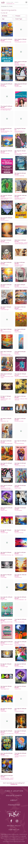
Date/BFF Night (4, 532)
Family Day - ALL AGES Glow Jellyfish (7, 734)
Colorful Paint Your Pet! (20, 465)
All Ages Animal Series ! (6, 331)
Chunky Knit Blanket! (19, 443)
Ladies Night (3, 711)
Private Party (14, 796)
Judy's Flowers (18, 331)
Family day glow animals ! (20, 41)
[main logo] (3, 2)
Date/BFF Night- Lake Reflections (6, 399)
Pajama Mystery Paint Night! (21, 376)
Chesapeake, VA (4, 6)
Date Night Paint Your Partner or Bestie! (20, 132)
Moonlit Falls (3, 86)
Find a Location (14, 791)
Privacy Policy (14, 826)
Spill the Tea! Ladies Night (6, 443)
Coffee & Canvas (18, 309)
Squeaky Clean (18, 86)
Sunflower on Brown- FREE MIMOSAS (21, 399)
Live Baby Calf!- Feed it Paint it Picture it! (20, 199)
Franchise (14, 805)
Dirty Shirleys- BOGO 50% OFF (6, 622)
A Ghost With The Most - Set (7, 555)
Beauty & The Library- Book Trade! (7, 377)
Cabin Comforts (4, 465)
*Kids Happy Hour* (5, 688)
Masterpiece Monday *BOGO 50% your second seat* (6, 355)
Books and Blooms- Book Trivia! (6, 645)
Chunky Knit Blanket (19, 711)
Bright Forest (4, 599)
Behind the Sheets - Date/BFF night (19, 265)
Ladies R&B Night (5, 309)
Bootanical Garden (19, 421)
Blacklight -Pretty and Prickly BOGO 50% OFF (20, 65)
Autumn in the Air (5, 220)
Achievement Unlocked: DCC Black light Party (6, 109)
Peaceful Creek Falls (19, 175)
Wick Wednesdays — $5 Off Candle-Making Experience (21, 243)
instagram (17, 821)
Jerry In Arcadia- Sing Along (21, 287)
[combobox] (7, 16)
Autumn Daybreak (5, 242)
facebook (11, 821)
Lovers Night (3, 577)
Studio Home (9, 2)
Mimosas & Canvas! (5, 153)
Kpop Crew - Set (4, 421)
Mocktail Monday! (5, 755)
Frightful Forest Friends (20, 733)
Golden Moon (18, 688)
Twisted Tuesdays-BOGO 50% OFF (20, 756)
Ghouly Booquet (4, 264)
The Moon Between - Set (20, 599)
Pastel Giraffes (18, 488)
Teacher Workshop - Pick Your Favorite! (6, 132)
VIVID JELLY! (17, 354)
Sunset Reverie (18, 577)
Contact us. (14, 784)
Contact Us (14, 829)
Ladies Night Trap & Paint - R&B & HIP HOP (7, 199)
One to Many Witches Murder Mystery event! (20, 645)
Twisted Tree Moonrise (6, 41)
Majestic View (4, 510)
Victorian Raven (18, 510)
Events (16, 2)
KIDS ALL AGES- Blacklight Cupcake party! (21, 154)
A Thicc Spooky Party (19, 622)
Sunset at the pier (19, 555)
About (14, 800)
